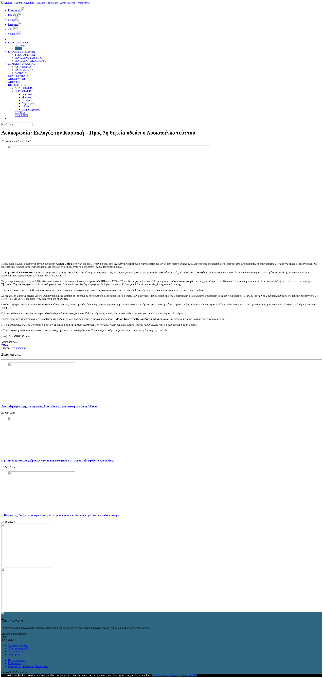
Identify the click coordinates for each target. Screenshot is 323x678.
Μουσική (26, 97)
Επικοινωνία (14, 663)
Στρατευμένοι (15, 651)
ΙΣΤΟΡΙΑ (20, 112)
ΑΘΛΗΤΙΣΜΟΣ (23, 88)
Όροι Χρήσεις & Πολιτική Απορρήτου (172, 675)
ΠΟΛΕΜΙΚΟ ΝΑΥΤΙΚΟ (28, 57)
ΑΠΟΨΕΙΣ (14, 81)
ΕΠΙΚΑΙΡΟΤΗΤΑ (18, 42)
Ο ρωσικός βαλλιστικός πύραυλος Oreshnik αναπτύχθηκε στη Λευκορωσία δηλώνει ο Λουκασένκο (57, 460)
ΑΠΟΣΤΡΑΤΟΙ (16, 78)
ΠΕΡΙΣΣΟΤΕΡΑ (17, 85)
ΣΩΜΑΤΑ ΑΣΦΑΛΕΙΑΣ (21, 63)
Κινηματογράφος (31, 109)
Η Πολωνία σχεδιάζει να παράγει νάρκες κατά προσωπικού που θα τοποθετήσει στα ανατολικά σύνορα (60, 515)
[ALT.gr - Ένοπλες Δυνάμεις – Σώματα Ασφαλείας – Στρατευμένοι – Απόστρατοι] (45, 2)
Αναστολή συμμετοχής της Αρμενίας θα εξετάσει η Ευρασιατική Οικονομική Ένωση (49, 406)
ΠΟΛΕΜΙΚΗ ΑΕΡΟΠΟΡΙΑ (30, 60)
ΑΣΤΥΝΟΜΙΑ (23, 66)
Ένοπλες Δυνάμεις (18, 645)
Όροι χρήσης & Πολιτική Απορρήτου (28, 666)
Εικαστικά (27, 94)
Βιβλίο (25, 106)
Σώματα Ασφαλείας (18, 648)
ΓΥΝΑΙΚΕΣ (21, 115)
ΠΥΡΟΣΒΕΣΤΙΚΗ (25, 69)
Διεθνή (18, 48)
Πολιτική (20, 45)
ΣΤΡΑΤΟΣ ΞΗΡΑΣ (25, 54)
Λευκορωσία (19, 347)
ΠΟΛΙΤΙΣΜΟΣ (23, 91)
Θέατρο (26, 100)
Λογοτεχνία (28, 103)
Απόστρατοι (14, 654)
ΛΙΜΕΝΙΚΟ (21, 72)
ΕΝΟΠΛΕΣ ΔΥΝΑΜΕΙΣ (21, 51)
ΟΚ (195, 675)
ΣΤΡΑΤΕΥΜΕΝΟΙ (18, 75)
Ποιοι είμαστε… (17, 660)
